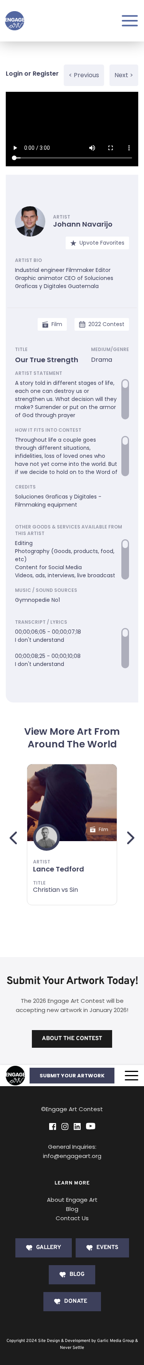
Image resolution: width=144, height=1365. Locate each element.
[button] (131, 1075)
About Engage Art (72, 1200)
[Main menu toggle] (130, 21)
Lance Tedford (58, 869)
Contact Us (72, 1218)
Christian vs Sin (55, 889)
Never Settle (72, 1347)
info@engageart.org (72, 1156)
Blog (72, 1209)
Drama (101, 359)
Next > (123, 75)
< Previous (84, 75)
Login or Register (32, 73)
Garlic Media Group (115, 1340)
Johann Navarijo (83, 224)
